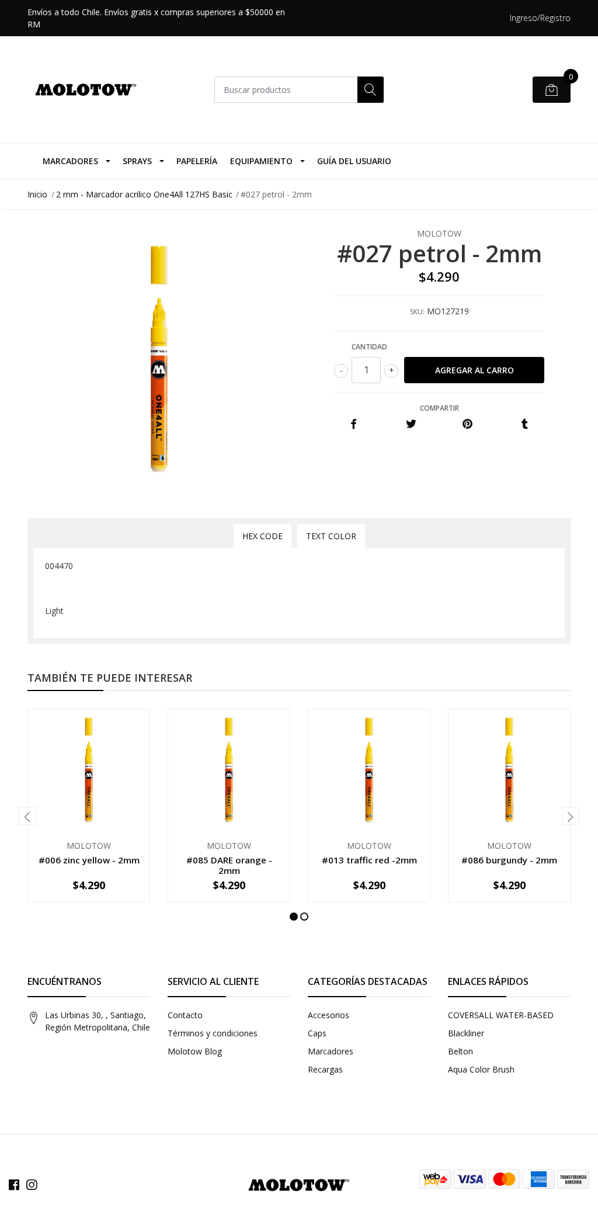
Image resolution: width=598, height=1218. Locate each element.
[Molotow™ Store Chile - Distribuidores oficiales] (85, 90)
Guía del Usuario (354, 160)
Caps (317, 1033)
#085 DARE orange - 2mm (229, 865)
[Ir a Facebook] (14, 1185)
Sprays (137, 160)
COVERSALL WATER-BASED (501, 1015)
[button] (293, 916)
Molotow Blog (195, 1051)
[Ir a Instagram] (31, 1185)
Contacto (185, 1015)
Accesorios (328, 1015)
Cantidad (369, 347)
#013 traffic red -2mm (369, 860)
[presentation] (27, 816)
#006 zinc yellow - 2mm (89, 860)
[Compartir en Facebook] (353, 424)
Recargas (325, 1069)
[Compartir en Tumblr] (524, 424)
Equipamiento (261, 160)
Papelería (196, 160)
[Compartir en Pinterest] (467, 424)
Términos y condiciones (213, 1033)
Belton (460, 1051)
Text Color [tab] (331, 536)
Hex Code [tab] (262, 536)
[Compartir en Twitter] (411, 424)
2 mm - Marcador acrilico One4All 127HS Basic (144, 194)
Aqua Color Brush (481, 1069)
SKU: (417, 312)
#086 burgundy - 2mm (509, 860)
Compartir (439, 408)
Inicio (37, 194)
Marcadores (70, 160)
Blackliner (466, 1033)
